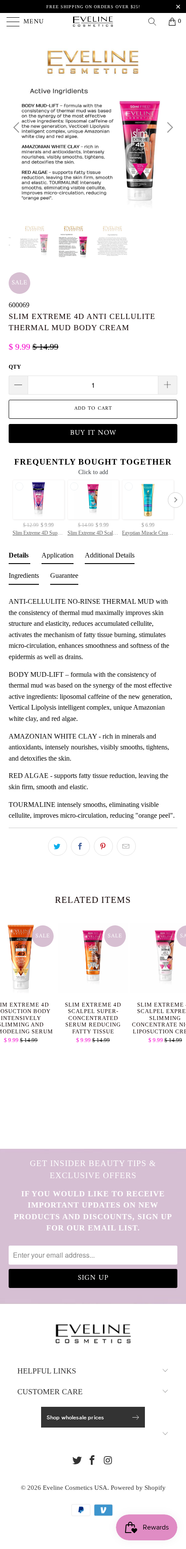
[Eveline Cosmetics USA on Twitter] (77, 1461)
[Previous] (17, 127)
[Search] (155, 21)
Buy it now (93, 433)
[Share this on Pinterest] (103, 846)
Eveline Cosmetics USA (75, 1487)
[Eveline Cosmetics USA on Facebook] (92, 1461)
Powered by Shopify (138, 1487)
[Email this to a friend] (126, 846)
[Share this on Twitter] (57, 846)
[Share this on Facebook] (80, 846)
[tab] (19, 557)
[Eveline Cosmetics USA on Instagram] (108, 1461)
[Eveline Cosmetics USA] (93, 21)
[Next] (168, 127)
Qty (15, 366)
